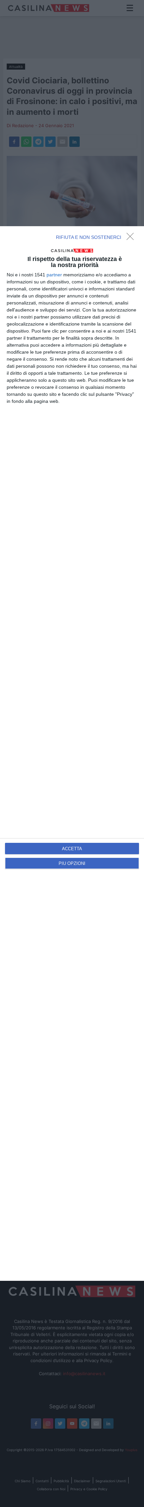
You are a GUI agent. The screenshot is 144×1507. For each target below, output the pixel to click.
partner (54, 274)
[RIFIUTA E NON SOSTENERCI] (132, 238)
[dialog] (72, 753)
